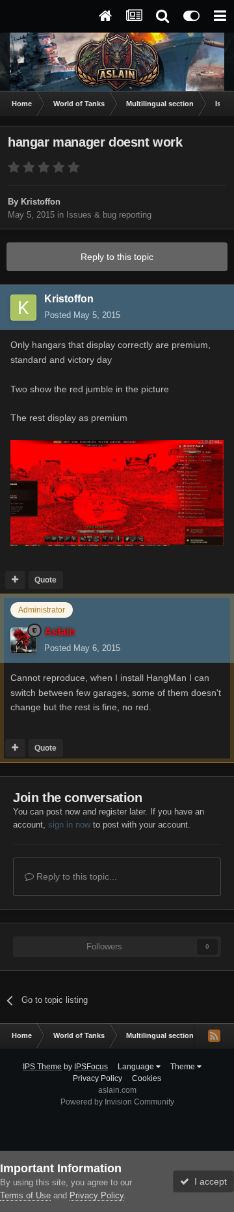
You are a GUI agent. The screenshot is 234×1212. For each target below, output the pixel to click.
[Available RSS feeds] (214, 1035)
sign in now (69, 825)
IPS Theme (42, 1066)
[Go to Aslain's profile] (23, 641)
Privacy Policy (97, 1078)
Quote (45, 579)
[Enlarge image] (117, 492)
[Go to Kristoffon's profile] (23, 308)
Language (137, 1066)
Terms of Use (25, 1195)
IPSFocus (91, 1066)
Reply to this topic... (75, 876)
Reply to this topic (117, 257)
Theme (183, 1066)
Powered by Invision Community (117, 1101)
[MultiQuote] (15, 580)
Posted (82, 315)
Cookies (146, 1078)
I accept (208, 1181)
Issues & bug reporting (108, 215)
